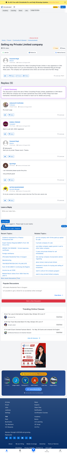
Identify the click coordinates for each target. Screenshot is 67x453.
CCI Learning (38, 422)
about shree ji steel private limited (46, 262)
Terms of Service (53, 444)
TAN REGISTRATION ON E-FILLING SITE (14, 263)
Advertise (42, 444)
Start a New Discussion (33, 301)
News (36, 402)
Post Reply (5, 221)
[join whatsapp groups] (26, 438)
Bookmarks (8, 422)
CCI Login (49, 448)
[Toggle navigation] (14, 7)
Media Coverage (32, 444)
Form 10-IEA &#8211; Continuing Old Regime (16, 267)
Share (19, 75)
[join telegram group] (30, 438)
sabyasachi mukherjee (16, 103)
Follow (26, 75)
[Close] (65, 2)
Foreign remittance (8, 253)
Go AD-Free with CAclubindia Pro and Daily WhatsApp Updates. (33, 2)
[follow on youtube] (22, 438)
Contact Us (39, 448)
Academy (5, 10)
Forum (7, 405)
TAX (6, 416)
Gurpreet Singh (14, 58)
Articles (7, 402)
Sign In (63, 7)
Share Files (37, 407)
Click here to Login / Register (11, 228)
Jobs (26, 10)
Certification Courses (41, 412)
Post (18, 278)
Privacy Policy (29, 448)
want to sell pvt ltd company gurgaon (47, 271)
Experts (36, 405)
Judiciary (8, 410)
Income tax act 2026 (8, 270)
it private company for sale (44, 243)
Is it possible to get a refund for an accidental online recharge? (22, 291)
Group (38, 424)
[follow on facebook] (10, 438)
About (10, 444)
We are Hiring (20, 444)
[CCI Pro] (33, 355)
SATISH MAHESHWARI (16, 187)
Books (20, 10)
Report (62, 75)
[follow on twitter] (6, 438)
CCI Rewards (9, 427)
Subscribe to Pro (34, 389)
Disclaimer (18, 448)
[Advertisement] (33, 25)
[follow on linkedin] (18, 438)
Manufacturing (6, 260)
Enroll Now (59, 317)
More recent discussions (8, 278)
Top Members (9, 424)
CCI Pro (36, 427)
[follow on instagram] (14, 438)
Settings (7, 412)
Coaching (13, 10)
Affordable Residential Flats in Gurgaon (14, 257)
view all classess (33, 338)
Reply (12, 75)
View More (57, 295)
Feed (6, 419)
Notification (38, 410)
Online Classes (33, 309)
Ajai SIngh (12, 163)
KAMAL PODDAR (14, 122)
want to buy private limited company (47, 274)
